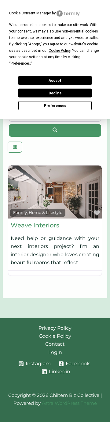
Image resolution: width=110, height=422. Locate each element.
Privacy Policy (55, 328)
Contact (55, 344)
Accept (55, 80)
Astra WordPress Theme (69, 403)
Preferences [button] (20, 63)
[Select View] (15, 147)
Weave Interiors (35, 225)
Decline (55, 93)
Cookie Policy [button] (59, 50)
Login (55, 352)
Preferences (55, 106)
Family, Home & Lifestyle (37, 212)
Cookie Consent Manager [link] (30, 13)
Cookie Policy (55, 336)
